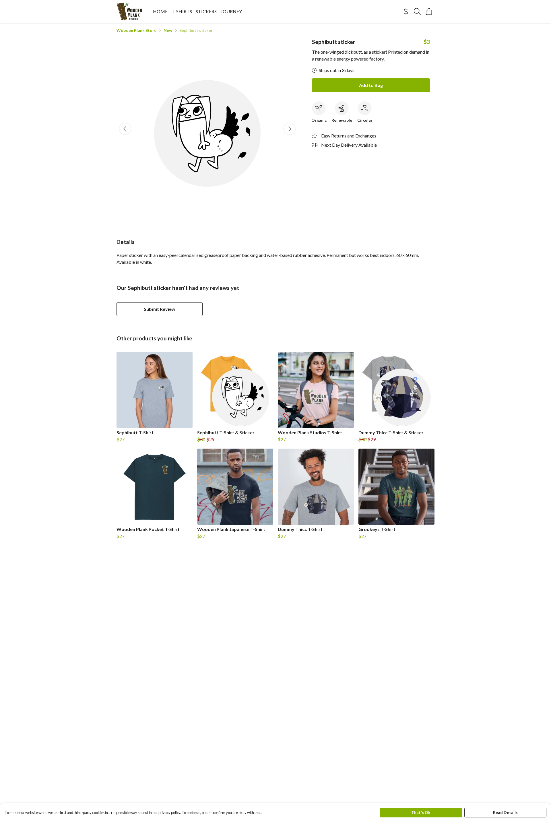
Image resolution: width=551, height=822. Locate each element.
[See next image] (289, 129)
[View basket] (428, 11)
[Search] (417, 11)
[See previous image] (125, 129)
